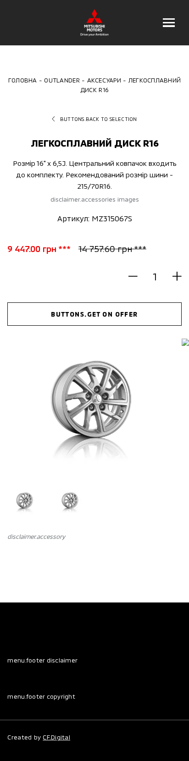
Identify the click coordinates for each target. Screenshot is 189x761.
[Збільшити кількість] (172, 276)
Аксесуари (104, 80)
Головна (22, 80)
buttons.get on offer (94, 314)
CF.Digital (56, 737)
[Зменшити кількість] (137, 276)
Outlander (61, 80)
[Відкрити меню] (169, 22)
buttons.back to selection (98, 119)
